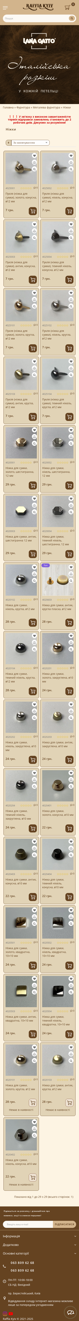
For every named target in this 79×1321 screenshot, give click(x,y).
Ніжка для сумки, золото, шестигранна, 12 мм (20, 471)
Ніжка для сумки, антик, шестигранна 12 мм (21, 538)
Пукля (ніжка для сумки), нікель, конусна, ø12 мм (57, 197)
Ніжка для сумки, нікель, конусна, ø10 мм (21, 1162)
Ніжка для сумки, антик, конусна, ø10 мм (21, 881)
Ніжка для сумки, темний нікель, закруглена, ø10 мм (18, 814)
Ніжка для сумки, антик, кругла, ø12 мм (57, 1087)
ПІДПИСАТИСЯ (64, 1224)
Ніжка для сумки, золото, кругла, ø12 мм (20, 1087)
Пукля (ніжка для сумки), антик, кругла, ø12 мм (20, 403)
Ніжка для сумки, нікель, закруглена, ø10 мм (21, 746)
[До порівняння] (34, 162)
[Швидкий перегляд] (34, 169)
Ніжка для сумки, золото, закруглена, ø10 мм (57, 677)
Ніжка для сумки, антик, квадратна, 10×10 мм (21, 1018)
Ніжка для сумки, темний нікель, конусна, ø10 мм (53, 883)
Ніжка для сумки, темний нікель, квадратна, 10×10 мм (56, 1020)
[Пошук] (72, 18)
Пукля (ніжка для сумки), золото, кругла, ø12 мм (20, 334)
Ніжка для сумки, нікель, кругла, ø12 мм (20, 607)
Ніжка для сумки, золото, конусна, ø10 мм (57, 813)
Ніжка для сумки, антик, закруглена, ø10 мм (57, 744)
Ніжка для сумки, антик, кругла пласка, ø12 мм (57, 607)
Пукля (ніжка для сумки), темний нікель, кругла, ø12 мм (57, 403)
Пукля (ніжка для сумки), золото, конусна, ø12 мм (21, 197)
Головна (8, 107)
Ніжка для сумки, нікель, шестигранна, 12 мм (56, 471)
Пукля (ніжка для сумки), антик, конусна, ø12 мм (20, 266)
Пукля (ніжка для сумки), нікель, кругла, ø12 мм (56, 334)
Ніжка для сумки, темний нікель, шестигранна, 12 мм (55, 540)
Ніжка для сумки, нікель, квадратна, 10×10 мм (54, 952)
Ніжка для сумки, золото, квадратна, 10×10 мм (18, 952)
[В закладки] (34, 155)
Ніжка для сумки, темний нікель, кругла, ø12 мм (20, 677)
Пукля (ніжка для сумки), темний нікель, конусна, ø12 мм (57, 266)
